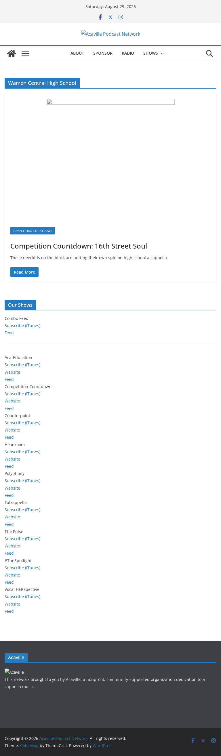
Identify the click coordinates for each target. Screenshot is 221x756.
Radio (128, 53)
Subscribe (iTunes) (22, 325)
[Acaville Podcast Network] (11, 53)
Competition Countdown (33, 231)
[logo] (14, 672)
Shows (150, 53)
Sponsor (103, 53)
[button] (161, 53)
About (77, 53)
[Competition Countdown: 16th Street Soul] (110, 163)
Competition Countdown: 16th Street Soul (78, 246)
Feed (9, 332)
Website (12, 372)
